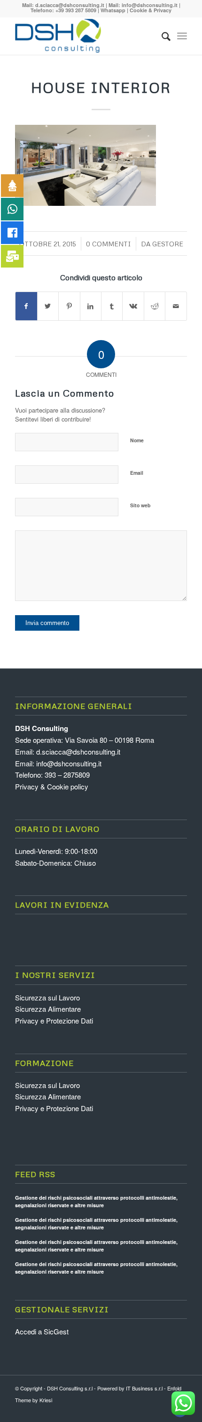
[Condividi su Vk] (133, 306)
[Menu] (182, 35)
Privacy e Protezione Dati (54, 1020)
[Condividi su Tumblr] (111, 306)
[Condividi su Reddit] (154, 306)
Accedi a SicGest (42, 1331)
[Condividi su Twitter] (48, 306)
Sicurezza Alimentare (48, 1009)
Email (136, 472)
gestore (167, 244)
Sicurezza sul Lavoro (47, 997)
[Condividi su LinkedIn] (90, 306)
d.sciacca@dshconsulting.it (69, 4)
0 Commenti (108, 244)
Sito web (140, 505)
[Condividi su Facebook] (26, 306)
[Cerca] (161, 36)
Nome (137, 440)
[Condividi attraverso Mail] (175, 306)
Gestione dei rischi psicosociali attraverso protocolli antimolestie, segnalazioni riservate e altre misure (96, 1201)
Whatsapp (113, 10)
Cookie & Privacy (150, 10)
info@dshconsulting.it (150, 4)
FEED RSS (35, 1174)
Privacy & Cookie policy (51, 786)
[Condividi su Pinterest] (69, 306)
